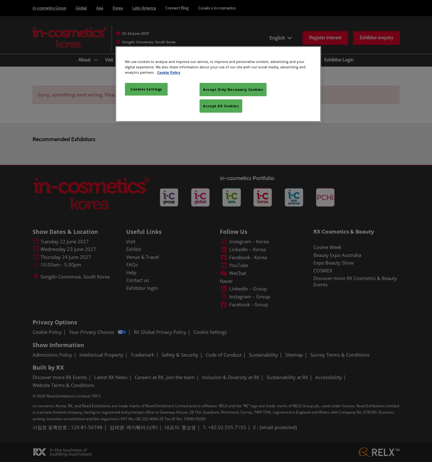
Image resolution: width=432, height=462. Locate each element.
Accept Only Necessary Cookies (233, 89)
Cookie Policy (168, 72)
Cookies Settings (146, 89)
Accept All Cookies (220, 105)
